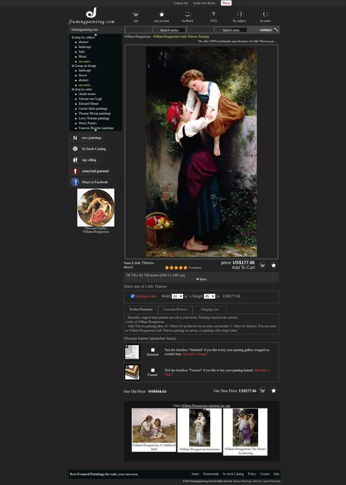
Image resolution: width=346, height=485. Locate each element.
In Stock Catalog (94, 149)
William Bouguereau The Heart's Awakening (245, 451)
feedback (187, 21)
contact (266, 30)
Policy (252, 474)
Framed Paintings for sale (97, 474)
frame (195, 474)
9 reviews (195, 268)
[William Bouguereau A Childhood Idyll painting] (154, 442)
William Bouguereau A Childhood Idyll (154, 447)
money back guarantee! (95, 171)
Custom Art (181, 3)
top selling (89, 160)
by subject (239, 21)
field (81, 52)
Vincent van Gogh (90, 99)
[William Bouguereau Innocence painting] (199, 445)
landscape (85, 47)
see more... (85, 61)
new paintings (92, 138)
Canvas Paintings (271, 481)
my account (161, 21)
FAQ (213, 21)
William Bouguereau (137, 36)
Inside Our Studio (204, 3)
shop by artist (83, 89)
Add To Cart (243, 267)
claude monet (87, 94)
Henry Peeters (88, 123)
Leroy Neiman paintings (94, 118)
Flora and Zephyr (96, 228)
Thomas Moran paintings (95, 113)
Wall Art (257, 481)
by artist (265, 21)
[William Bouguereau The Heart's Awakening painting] (245, 445)
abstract (83, 42)
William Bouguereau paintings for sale (205, 406)
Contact (265, 474)
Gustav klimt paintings (93, 108)
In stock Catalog (233, 474)
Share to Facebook (95, 182)
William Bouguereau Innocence (200, 449)
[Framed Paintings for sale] (91, 24)
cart (136, 21)
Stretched (152, 354)
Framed (152, 375)
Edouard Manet (88, 104)
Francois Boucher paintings (96, 128)
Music (83, 56)
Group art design (85, 66)
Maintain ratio (146, 296)
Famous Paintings (242, 481)
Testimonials (211, 474)
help (276, 474)
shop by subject (85, 37)
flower (83, 75)
